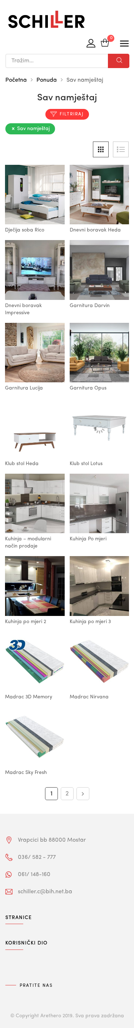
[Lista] (121, 149)
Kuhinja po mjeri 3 (90, 621)
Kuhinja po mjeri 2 (25, 621)
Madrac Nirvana (89, 696)
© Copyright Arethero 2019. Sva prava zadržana (67, 1015)
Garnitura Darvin (90, 305)
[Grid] (101, 149)
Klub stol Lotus (86, 463)
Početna (16, 80)
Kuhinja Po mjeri (88, 538)
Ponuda (46, 80)
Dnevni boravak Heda (95, 230)
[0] (105, 43)
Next (82, 793)
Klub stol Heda (22, 463)
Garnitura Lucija (24, 388)
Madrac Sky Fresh (26, 772)
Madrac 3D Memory (28, 696)
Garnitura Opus (88, 388)
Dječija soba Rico (24, 230)
